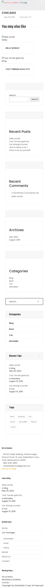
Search (12, 95)
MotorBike (23, 422)
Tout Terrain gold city (18, 69)
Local (5, 543)
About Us (6, 556)
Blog (11, 278)
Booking (21, 416)
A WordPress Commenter (24, 193)
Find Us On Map (9, 468)
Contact (6, 561)
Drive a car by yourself (19, 150)
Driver (12, 422)
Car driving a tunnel (18, 144)
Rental (33, 422)
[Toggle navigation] (40, 2)
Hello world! (12, 48)
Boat (11, 281)
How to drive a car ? (18, 147)
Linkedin (5, 582)
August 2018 (14, 239)
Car (11, 283)
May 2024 (13, 237)
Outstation (8, 538)
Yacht (12, 427)
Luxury (6, 547)
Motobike (13, 286)
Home (4, 528)
